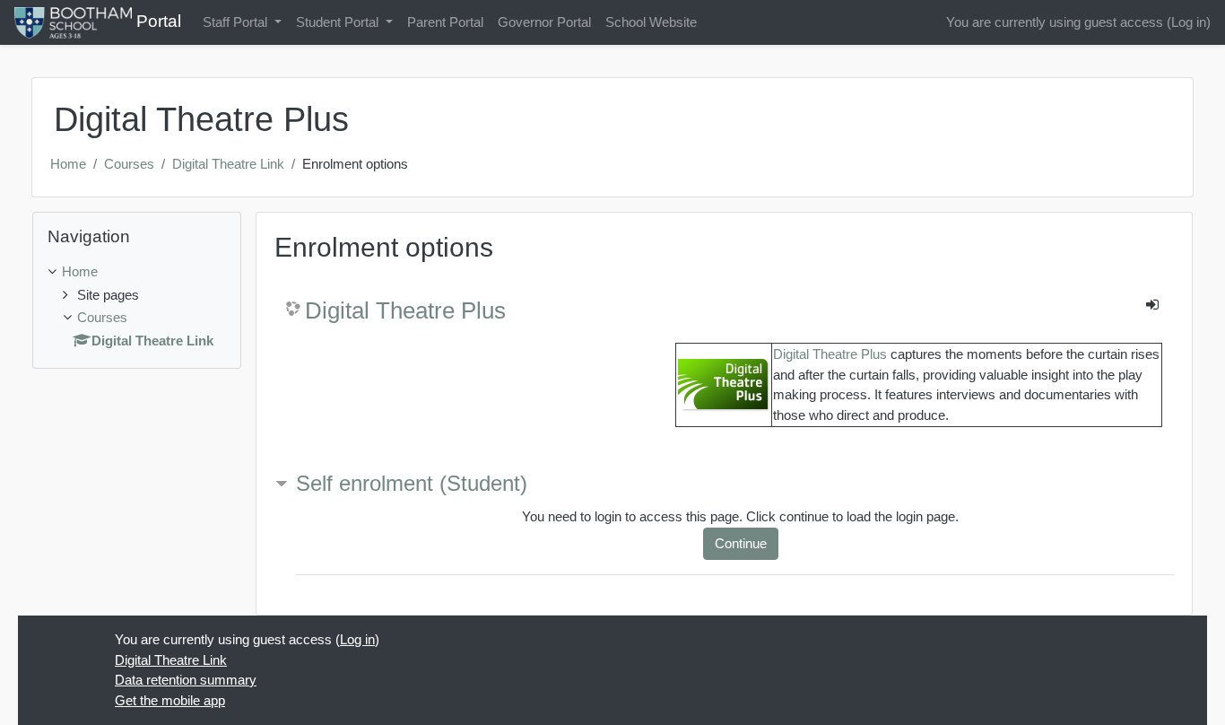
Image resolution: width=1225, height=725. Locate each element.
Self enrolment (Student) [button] (411, 483)
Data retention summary (185, 679)
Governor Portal (544, 22)
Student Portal (339, 22)
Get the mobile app (170, 700)
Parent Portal (445, 22)
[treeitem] (137, 272)
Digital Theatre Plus (405, 310)
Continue (741, 543)
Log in (1188, 22)
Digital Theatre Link (228, 163)
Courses (129, 163)
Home (68, 163)
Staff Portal (237, 22)
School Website (651, 22)
